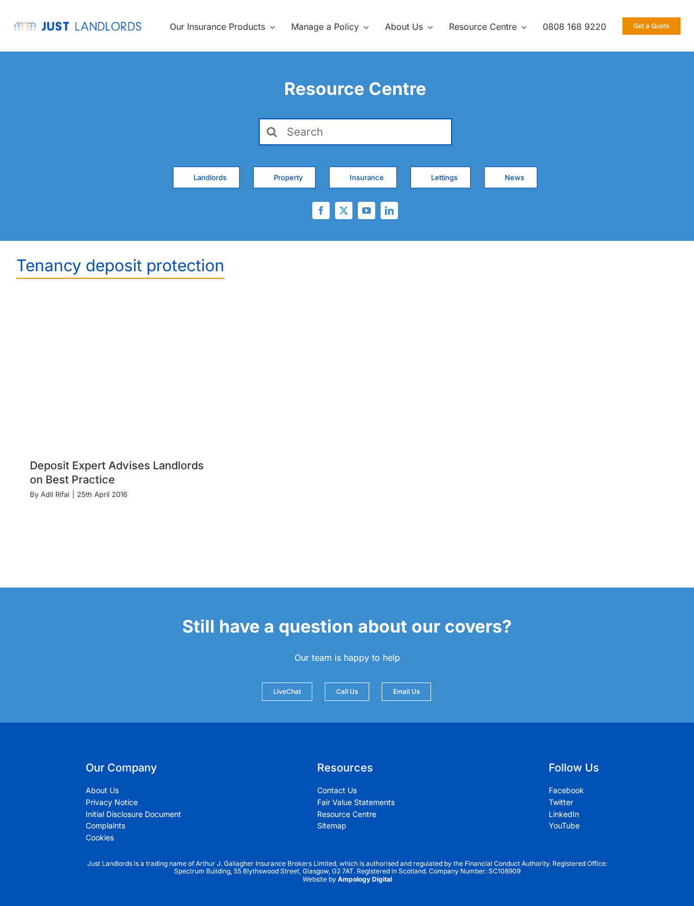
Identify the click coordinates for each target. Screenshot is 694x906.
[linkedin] (389, 210)
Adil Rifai (55, 494)
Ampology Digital (365, 879)
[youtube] (366, 210)
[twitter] (343, 210)
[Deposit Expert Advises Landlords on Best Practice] (121, 372)
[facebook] (321, 210)
